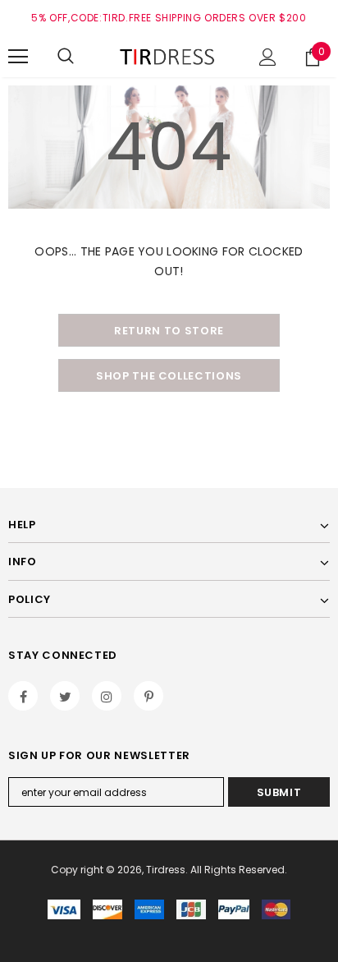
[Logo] (169, 56)
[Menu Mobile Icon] (18, 57)
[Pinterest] (148, 696)
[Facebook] (23, 696)
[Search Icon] (65, 56)
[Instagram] (106, 696)
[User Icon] (267, 57)
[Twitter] (65, 696)
